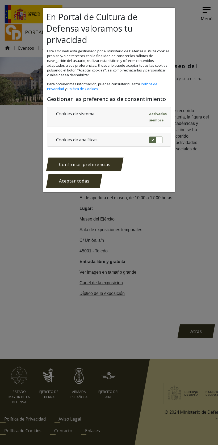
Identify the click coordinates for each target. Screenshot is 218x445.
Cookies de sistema (75, 114)
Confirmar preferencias (85, 164)
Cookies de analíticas (77, 140)
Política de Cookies (83, 88)
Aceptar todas (74, 181)
